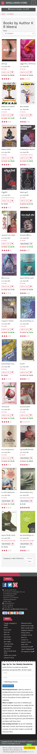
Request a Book (26, 642)
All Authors (7, 649)
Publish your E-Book (10, 655)
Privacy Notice (25, 633)
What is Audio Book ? (27, 628)
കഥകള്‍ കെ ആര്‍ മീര (9, 235)
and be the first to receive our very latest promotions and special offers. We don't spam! (17, 667)
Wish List (6, 635)
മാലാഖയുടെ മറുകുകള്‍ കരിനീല (13, 364)
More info (31, 751)
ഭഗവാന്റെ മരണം (7, 450)
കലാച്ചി (4, 64)
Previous (29, 558)
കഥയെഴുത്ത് (25, 407)
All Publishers (8, 646)
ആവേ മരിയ (6, 149)
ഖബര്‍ (22, 364)
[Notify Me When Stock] (31, 244)
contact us (10, 711)
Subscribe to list (8, 686)
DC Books (4, 69)
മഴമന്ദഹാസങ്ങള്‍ (8, 107)
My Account (7, 630)
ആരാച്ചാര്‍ (24, 192)
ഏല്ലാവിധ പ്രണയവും (28, 64)
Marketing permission (11, 682)
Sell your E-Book (9, 658)
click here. (14, 716)
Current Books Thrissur (26, 155)
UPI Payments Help (27, 651)
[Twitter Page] (10, 587)
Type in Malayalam (27, 649)
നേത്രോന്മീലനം (25, 235)
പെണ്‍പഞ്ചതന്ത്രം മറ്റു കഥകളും (13, 492)
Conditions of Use (26, 635)
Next (30, 561)
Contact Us (24, 640)
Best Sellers (7, 642)
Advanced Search (26, 623)
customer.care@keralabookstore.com (15, 609)
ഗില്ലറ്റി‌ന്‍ (4, 192)
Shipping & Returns (27, 630)
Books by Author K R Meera (18, 25)
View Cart (7, 632)
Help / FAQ (24, 644)
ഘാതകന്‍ (5, 407)
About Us (24, 637)
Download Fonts (26, 647)
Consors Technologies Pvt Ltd (10, 743)
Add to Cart (5, 72)
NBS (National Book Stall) (27, 498)
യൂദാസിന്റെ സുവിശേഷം (10, 535)
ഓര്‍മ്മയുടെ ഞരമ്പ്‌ (27, 149)
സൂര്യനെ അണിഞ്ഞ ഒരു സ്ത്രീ (12, 321)
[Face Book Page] (4, 587)
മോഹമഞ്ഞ (24, 107)
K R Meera (10, 14)
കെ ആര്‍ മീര (5, 66)
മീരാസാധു (5, 278)
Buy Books (7, 637)
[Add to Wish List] (12, 72)
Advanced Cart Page (27, 626)
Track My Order (8, 644)
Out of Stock (25, 244)
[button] (18, 9)
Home (3, 14)
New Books (7, 639)
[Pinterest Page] (15, 587)
